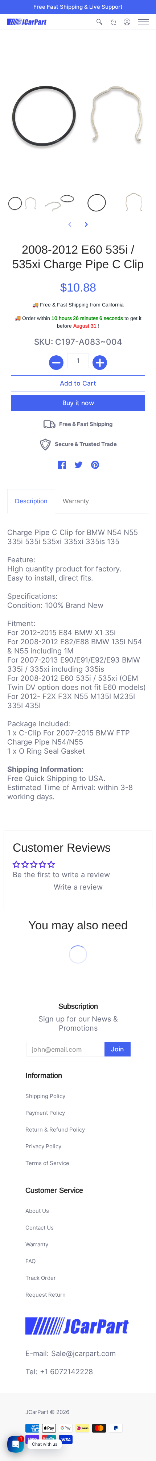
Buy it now (78, 403)
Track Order (40, 1277)
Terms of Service (47, 1163)
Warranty (36, 1244)
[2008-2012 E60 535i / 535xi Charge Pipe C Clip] (22, 202)
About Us (37, 1210)
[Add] (100, 362)
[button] (99, 22)
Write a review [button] (78, 887)
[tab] (31, 501)
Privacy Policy (43, 1146)
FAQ (30, 1261)
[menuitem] (99, 22)
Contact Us (39, 1227)
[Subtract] (56, 362)
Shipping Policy (45, 1096)
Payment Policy (45, 1112)
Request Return (45, 1294)
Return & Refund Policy (55, 1129)
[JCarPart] (27, 22)
